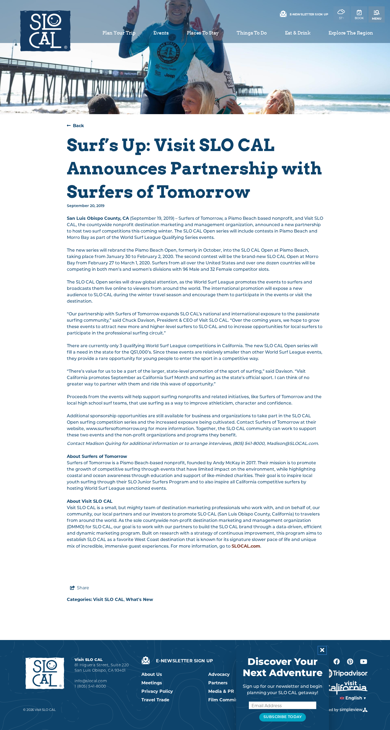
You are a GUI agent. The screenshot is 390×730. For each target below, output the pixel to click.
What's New (139, 599)
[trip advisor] (345, 673)
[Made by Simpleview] (343, 709)
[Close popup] (322, 650)
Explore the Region (350, 33)
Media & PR (221, 691)
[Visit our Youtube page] (363, 661)
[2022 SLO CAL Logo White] (45, 673)
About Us (151, 674)
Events (160, 33)
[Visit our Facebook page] (336, 661)
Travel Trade (155, 699)
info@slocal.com (91, 681)
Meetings (151, 682)
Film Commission (227, 699)
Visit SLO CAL (108, 599)
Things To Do (252, 33)
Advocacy (219, 674)
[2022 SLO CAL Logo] (45, 30)
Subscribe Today (282, 717)
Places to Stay (203, 33)
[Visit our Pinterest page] (350, 661)
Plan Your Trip (118, 33)
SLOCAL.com (246, 546)
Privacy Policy (157, 691)
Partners (218, 682)
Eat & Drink (297, 33)
